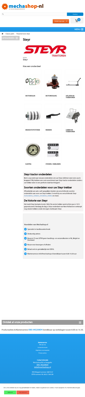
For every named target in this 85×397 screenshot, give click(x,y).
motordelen (28, 196)
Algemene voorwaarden (42, 350)
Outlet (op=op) (59, 21)
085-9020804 (42, 365)
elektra (49, 196)
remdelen (43, 196)
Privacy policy (43, 353)
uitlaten (36, 196)
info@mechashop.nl (42, 367)
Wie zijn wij (42, 344)
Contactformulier (42, 347)
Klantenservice (42, 342)
